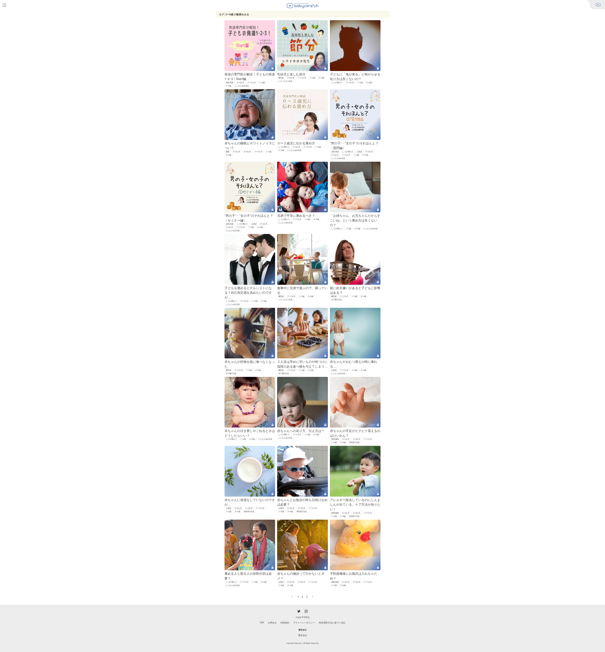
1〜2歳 (262, 82)
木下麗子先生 (336, 299)
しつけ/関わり (336, 82)
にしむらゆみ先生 (242, 85)
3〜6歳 (228, 85)
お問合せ (272, 622)
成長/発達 (229, 82)
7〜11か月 (252, 82)
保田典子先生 (354, 442)
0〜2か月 (236, 151)
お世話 (359, 151)
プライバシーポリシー (304, 622)
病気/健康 (335, 439)
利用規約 (284, 622)
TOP (262, 622)
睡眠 (227, 151)
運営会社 (302, 635)
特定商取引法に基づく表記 (332, 622)
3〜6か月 (240, 82)
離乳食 (281, 77)
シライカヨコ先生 (285, 81)
